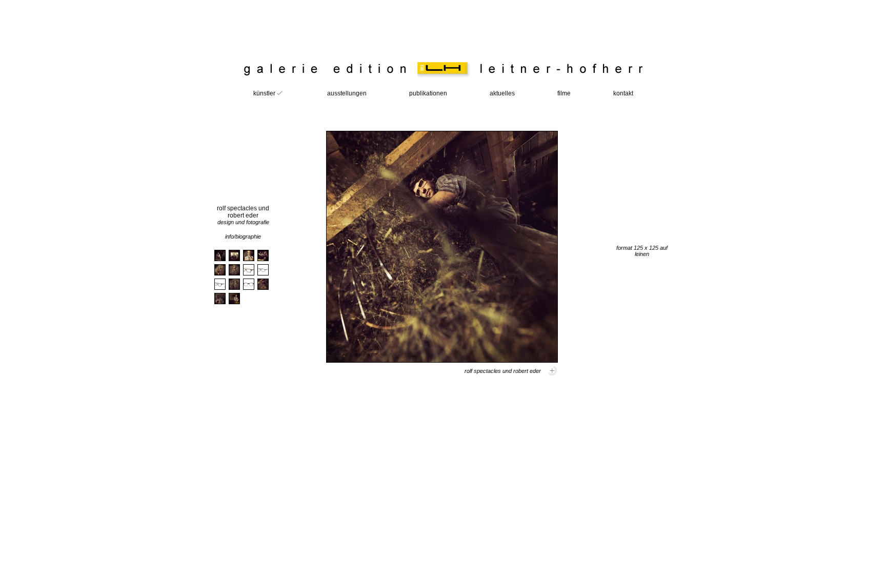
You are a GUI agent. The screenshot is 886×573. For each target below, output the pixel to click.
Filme (564, 93)
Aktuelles (502, 93)
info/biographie (243, 236)
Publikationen (428, 93)
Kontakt (623, 93)
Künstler (264, 93)
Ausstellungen (347, 93)
